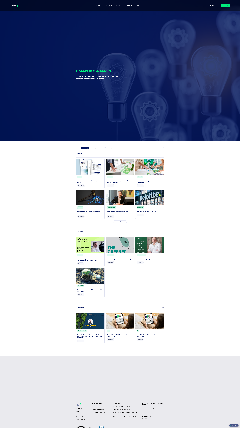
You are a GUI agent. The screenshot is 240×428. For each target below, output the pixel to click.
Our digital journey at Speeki (149, 408)
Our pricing (145, 418)
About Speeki (79, 408)
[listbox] (210, 6)
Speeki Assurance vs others (97, 415)
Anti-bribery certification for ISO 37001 (122, 409)
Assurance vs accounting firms (98, 412)
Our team (78, 411)
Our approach (79, 416)
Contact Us (226, 5)
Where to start (94, 417)
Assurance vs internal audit (97, 409)
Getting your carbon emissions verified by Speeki (124, 416)
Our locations (79, 414)
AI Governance (145, 410)
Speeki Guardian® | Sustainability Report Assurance (125, 406)
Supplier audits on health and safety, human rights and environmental (125, 413)
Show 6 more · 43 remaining (120, 221)
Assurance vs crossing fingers (98, 406)
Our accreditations (80, 419)
